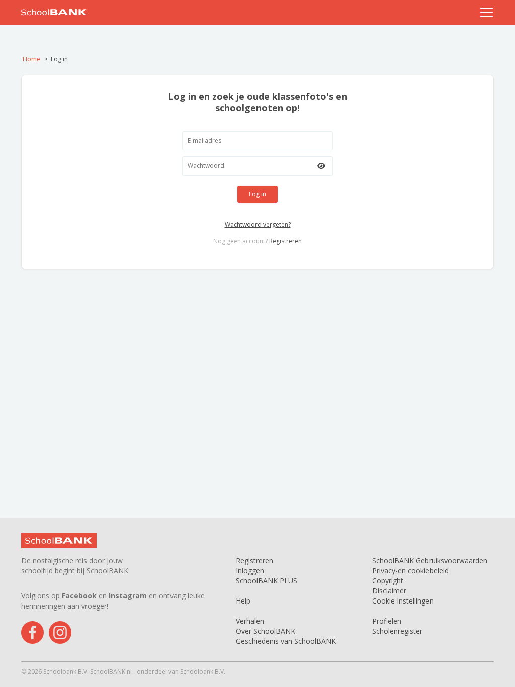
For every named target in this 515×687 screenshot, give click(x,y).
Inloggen (250, 570)
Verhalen (250, 621)
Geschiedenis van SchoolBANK (286, 641)
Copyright (387, 580)
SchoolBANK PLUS (266, 580)
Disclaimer (389, 590)
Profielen (386, 621)
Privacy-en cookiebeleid (410, 570)
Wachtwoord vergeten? (258, 224)
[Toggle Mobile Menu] (486, 12)
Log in (257, 194)
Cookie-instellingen (403, 601)
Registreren (285, 241)
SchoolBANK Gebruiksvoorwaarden (429, 560)
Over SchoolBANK (265, 631)
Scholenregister (397, 631)
